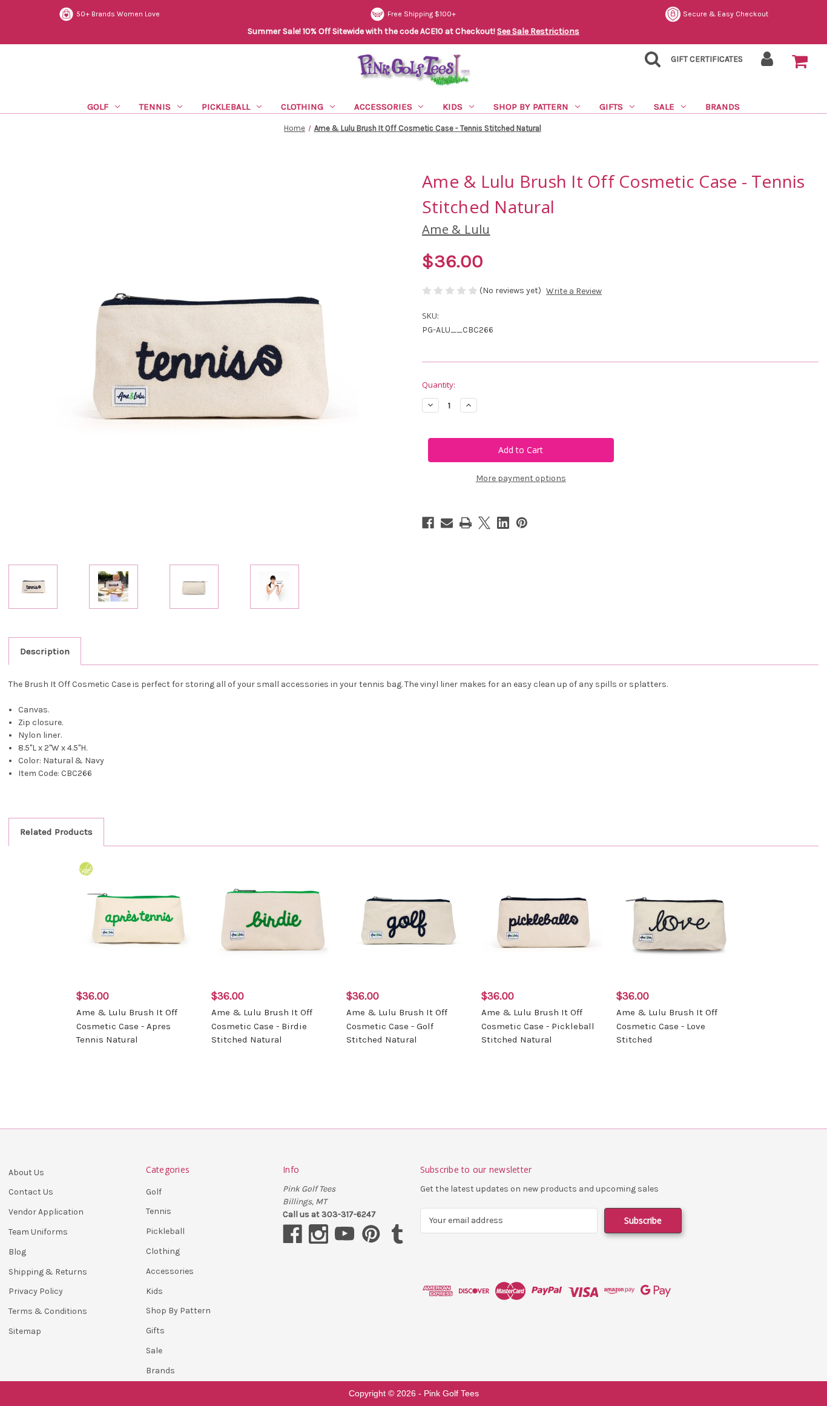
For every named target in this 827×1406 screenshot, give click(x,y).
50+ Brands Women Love (726, 14)
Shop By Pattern (530, 106)
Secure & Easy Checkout (415, 14)
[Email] (447, 522)
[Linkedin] (503, 522)
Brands (722, 106)
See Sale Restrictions (538, 31)
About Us (26, 1172)
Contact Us (30, 1192)
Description (45, 651)
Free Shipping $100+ (110, 14)
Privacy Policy (35, 1291)
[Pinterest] (522, 522)
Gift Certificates (707, 59)
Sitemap (24, 1331)
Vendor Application (46, 1212)
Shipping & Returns (47, 1272)
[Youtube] (344, 1234)
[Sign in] (767, 62)
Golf (97, 106)
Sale (664, 106)
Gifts (611, 106)
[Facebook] (428, 522)
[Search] (649, 62)
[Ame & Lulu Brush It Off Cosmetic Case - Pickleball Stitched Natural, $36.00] (542, 920)
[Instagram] (318, 1234)
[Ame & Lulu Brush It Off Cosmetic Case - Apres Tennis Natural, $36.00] (137, 920)
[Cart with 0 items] (799, 61)
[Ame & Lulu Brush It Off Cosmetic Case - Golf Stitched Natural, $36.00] (407, 920)
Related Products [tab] (56, 831)
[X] (484, 522)
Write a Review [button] (574, 291)
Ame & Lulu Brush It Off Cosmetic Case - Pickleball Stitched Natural (538, 1026)
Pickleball (226, 106)
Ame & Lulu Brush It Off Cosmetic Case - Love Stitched (666, 1026)
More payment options (521, 478)
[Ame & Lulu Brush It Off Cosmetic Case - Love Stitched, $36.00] (677, 920)
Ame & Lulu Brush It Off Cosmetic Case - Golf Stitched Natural (396, 1026)
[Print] (466, 522)
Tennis (155, 106)
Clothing (302, 106)
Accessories (383, 106)
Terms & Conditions (47, 1311)
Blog (17, 1252)
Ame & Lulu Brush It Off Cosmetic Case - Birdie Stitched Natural (261, 1026)
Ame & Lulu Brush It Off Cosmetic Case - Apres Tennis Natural (126, 1026)
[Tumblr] (397, 1234)
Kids (453, 106)
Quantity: (438, 384)
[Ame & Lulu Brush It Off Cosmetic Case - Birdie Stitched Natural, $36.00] (272, 920)
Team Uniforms (38, 1232)
